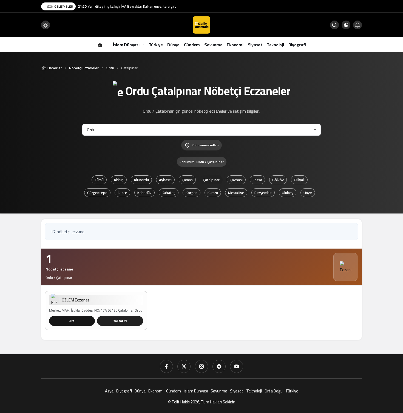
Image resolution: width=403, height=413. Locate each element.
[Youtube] (236, 366)
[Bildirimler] (357, 25)
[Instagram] (201, 366)
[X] (184, 366)
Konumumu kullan (205, 145)
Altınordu (141, 179)
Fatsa (257, 179)
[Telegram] (219, 366)
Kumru (213, 192)
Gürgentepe (97, 192)
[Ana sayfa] (100, 44)
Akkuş (119, 179)
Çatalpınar (211, 179)
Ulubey (287, 192)
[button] (346, 25)
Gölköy (278, 179)
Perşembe (263, 192)
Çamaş (187, 179)
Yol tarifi (120, 321)
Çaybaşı (236, 179)
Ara (72, 321)
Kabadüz (144, 192)
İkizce (122, 192)
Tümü (99, 179)
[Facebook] (166, 366)
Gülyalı (299, 179)
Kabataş (168, 192)
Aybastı (165, 179)
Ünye (307, 192)
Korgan (191, 192)
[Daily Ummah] (201, 24)
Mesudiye (236, 192)
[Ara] (334, 25)
